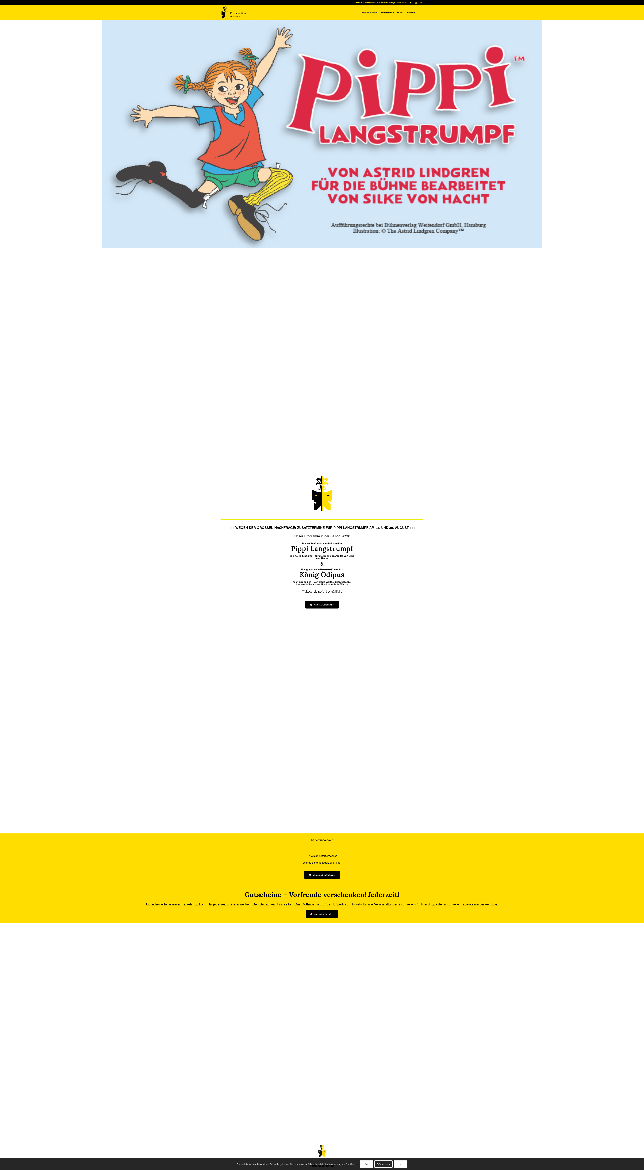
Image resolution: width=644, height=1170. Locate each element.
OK (366, 1164)
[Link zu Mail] (420, 2)
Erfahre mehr (383, 1164)
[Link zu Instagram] (415, 2)
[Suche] (420, 12)
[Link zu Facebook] (410, 2)
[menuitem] (369, 12)
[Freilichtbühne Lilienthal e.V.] (237, 12)
